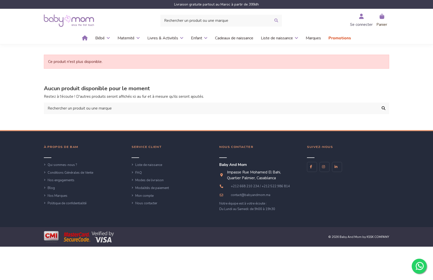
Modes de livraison (149, 180)
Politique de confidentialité (67, 203)
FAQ (138, 172)
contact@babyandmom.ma (250, 195)
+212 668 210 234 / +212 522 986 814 (260, 186)
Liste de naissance (148, 165)
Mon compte (144, 196)
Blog (51, 188)
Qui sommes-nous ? (62, 165)
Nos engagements (61, 180)
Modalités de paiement (152, 188)
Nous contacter (146, 203)
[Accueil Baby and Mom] (69, 20)
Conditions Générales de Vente (70, 172)
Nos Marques (57, 196)
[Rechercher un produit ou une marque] (276, 21)
